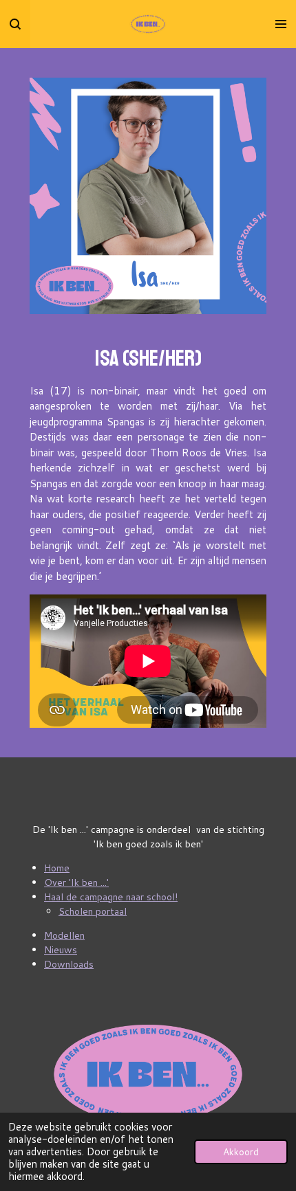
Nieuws (60, 950)
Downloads (69, 964)
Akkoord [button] (241, 1151)
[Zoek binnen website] (15, 24)
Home (57, 868)
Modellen (64, 935)
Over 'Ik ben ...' (76, 882)
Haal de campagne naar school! (111, 897)
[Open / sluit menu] (281, 24)
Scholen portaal (93, 911)
